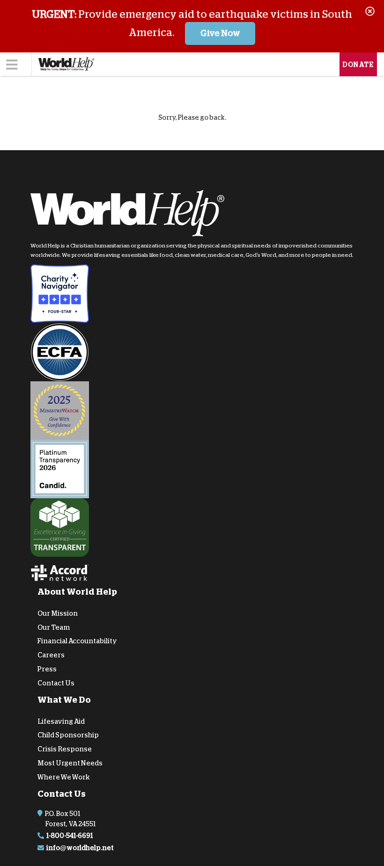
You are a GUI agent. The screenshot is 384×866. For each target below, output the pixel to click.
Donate (358, 64)
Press (47, 669)
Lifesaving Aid (61, 721)
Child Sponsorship (68, 735)
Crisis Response (64, 749)
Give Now (220, 33)
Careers (51, 655)
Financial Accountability (77, 641)
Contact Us (55, 683)
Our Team (53, 627)
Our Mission (57, 613)
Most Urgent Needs (70, 763)
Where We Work (63, 777)
